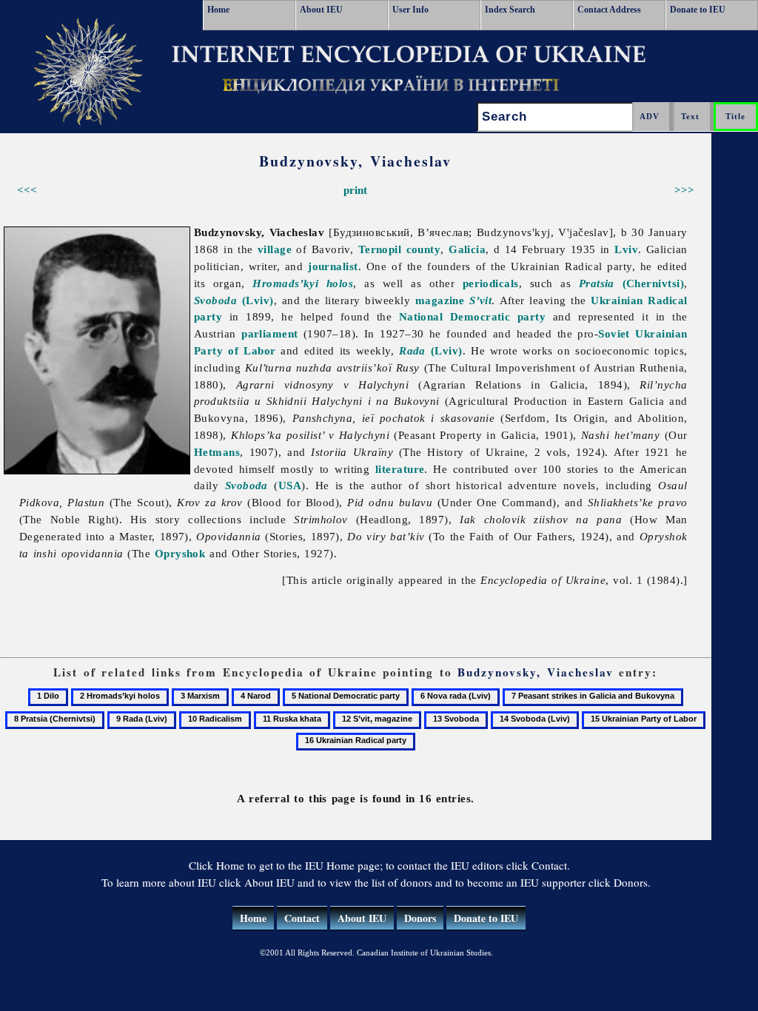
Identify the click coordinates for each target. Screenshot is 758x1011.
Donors (420, 918)
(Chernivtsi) (631, 283)
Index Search (510, 9)
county (423, 249)
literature (400, 469)
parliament (269, 333)
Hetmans (217, 452)
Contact (302, 918)
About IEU (321, 9)
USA (289, 485)
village (275, 249)
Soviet (614, 333)
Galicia (467, 249)
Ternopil (380, 249)
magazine (453, 300)
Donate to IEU (697, 9)
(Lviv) (234, 300)
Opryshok (180, 553)
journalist (333, 266)
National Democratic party (472, 316)
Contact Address (609, 9)
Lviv (626, 249)
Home (218, 9)
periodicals (491, 283)
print (355, 190)
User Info (410, 9)
